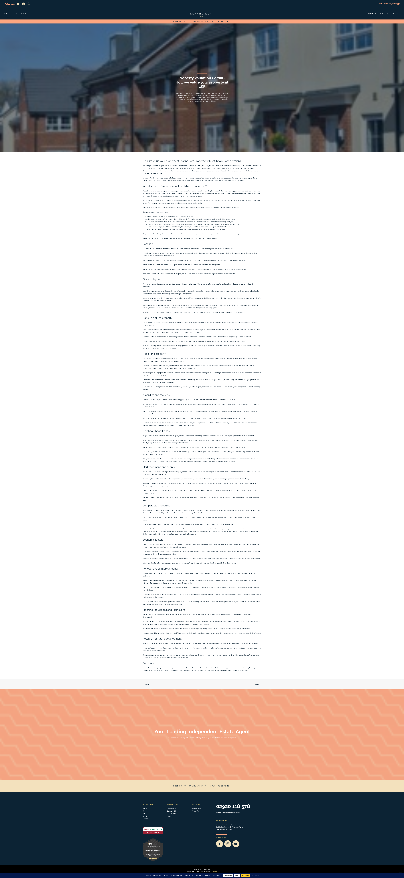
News (169, 816)
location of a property (153, 249)
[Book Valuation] (200, 21)
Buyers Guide (171, 811)
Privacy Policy (196, 811)
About (371, 14)
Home (6, 14)
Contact (395, 14)
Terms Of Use (196, 808)
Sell (14, 14)
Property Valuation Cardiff (205, 461)
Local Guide (171, 813)
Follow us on (10, 4)
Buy (22, 14)
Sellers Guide (171, 808)
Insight (382, 14)
